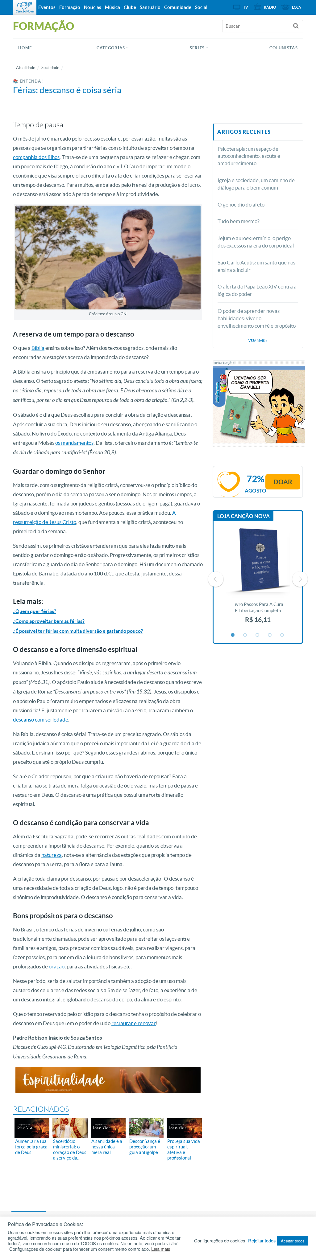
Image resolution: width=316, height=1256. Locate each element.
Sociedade (50, 67)
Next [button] (300, 579)
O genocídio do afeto (241, 204)
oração (56, 966)
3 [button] (257, 635)
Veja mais (257, 340)
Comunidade (177, 7)
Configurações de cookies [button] (219, 1240)
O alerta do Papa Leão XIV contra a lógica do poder (257, 290)
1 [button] (233, 635)
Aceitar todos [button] (293, 1241)
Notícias (92, 7)
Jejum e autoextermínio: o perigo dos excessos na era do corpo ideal (256, 241)
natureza (51, 855)
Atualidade (25, 67)
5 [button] (282, 635)
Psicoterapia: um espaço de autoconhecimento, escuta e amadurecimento (249, 156)
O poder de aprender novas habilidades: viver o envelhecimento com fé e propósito (257, 318)
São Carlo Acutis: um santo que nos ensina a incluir (256, 266)
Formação (69, 7)
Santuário (150, 7)
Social (201, 7)
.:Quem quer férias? (34, 611)
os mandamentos (74, 443)
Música (112, 7)
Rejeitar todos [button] (262, 1240)
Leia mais (160, 1249)
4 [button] (270, 635)
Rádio (270, 7)
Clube (130, 7)
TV (245, 7)
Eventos (47, 7)
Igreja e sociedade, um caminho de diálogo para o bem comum (256, 183)
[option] (258, 579)
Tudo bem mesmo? (239, 221)
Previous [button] (215, 579)
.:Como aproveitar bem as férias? (49, 621)
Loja (296, 7)
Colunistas (283, 48)
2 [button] (245, 635)
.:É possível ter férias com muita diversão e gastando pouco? (78, 631)
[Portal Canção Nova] (24, 7)
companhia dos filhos (36, 157)
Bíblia (37, 348)
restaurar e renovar (133, 1023)
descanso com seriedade (40, 719)
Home (25, 48)
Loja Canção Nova (243, 516)
